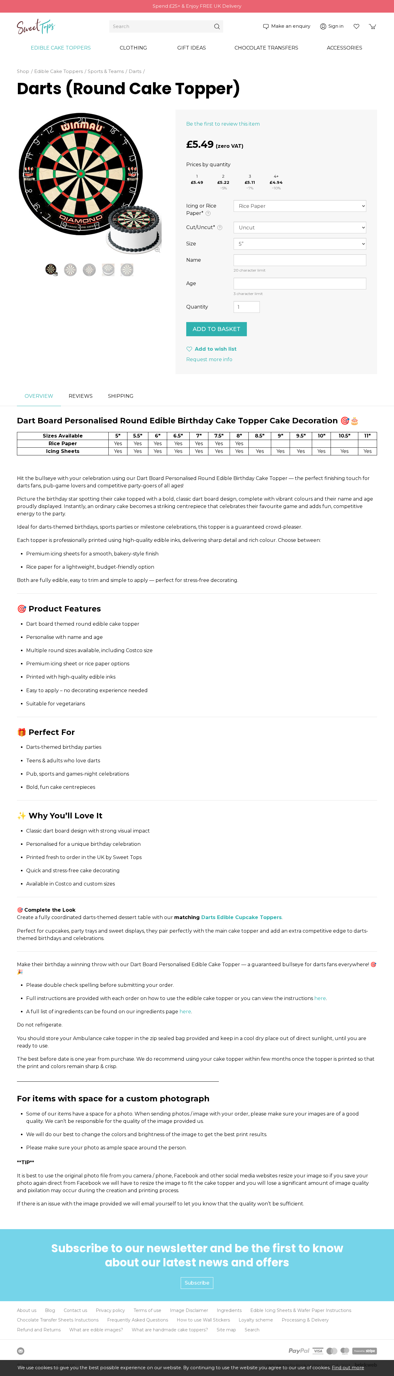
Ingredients (229, 1310)
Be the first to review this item (223, 124)
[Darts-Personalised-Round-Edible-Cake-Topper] (89, 269)
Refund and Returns (39, 1330)
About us (26, 1310)
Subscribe (197, 1283)
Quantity (197, 307)
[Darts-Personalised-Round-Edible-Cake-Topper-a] (70, 269)
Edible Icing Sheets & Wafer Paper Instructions (300, 1310)
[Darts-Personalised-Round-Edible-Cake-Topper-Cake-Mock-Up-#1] (108, 269)
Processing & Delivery (305, 1320)
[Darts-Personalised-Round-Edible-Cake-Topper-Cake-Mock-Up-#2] (127, 269)
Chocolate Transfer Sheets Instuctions (57, 1320)
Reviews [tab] (81, 396)
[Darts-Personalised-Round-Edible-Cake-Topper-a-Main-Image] (89, 182)
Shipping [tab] (121, 396)
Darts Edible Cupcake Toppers (241, 917)
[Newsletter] (20, 1351)
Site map (226, 1330)
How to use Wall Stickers (203, 1320)
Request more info (209, 359)
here (320, 998)
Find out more (348, 1367)
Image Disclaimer (189, 1310)
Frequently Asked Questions (137, 1320)
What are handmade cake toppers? (170, 1330)
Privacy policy (110, 1310)
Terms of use (147, 1310)
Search (252, 1330)
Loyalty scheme (256, 1320)
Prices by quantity (208, 164)
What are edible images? (96, 1330)
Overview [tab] (39, 396)
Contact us (75, 1310)
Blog (50, 1310)
